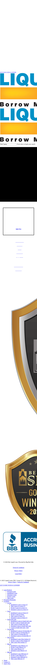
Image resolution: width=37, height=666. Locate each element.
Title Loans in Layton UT (18, 606)
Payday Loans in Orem (17, 614)
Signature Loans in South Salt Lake (21, 626)
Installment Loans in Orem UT (19, 613)
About (5, 660)
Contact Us (7, 662)
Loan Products (8, 590)
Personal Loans (11, 591)
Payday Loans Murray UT (18, 647)
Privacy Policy (18, 570)
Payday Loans (11, 596)
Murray (9, 644)
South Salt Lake (11, 619)
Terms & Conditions (18, 567)
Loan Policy (18, 574)
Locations (6, 601)
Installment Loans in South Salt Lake (21, 621)
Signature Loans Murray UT (19, 650)
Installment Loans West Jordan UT (20, 639)
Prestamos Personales (10, 600)
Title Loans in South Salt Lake (19, 624)
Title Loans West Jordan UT (19, 642)
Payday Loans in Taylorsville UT (20, 632)
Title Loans (10, 598)
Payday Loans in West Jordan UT (20, 641)
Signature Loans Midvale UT (19, 657)
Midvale (9, 652)
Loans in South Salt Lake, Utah (20, 627)
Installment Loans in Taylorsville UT (21, 631)
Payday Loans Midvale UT (18, 655)
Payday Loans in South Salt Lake (20, 622)
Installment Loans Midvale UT (19, 654)
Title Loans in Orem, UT (18, 616)
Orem (8, 611)
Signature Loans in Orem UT (19, 618)
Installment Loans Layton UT (19, 604)
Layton (9, 603)
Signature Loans (11, 595)
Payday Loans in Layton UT (19, 608)
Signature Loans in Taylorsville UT (21, 636)
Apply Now (7, 663)
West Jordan (10, 637)
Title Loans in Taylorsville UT (19, 634)
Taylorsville (10, 629)
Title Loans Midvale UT (18, 659)
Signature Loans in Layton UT (19, 609)
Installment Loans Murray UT (19, 645)
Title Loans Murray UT (17, 649)
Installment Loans (12, 593)
